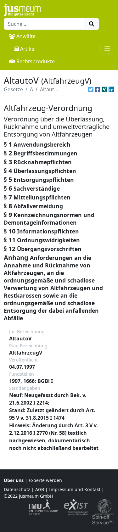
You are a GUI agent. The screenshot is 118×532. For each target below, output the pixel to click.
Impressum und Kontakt (74, 489)
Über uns (14, 480)
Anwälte (26, 36)
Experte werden (45, 480)
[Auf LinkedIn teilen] (111, 89)
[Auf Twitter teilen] (90, 89)
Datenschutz (17, 489)
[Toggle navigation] (107, 48)
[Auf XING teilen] (104, 89)
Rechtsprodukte (35, 61)
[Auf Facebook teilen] (97, 89)
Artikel (28, 48)
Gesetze (13, 89)
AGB (39, 489)
